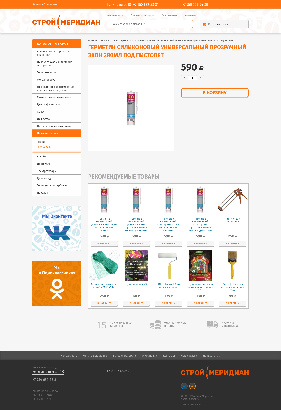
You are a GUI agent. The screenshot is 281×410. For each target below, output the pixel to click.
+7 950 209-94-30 (195, 4)
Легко (198, 405)
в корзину (215, 92)
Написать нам (211, 356)
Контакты (190, 15)
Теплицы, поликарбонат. (52, 185)
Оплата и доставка (142, 15)
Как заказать (115, 15)
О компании (169, 15)
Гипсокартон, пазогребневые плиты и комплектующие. (55, 89)
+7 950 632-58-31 (145, 4)
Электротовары (46, 171)
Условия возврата (124, 356)
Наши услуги (189, 356)
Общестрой (44, 119)
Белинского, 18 (48, 371)
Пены (41, 141)
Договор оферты (190, 399)
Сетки (40, 112)
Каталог (105, 40)
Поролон (42, 193)
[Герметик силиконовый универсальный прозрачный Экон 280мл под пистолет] (131, 108)
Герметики (44, 147)
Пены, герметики (122, 40)
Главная (92, 40)
